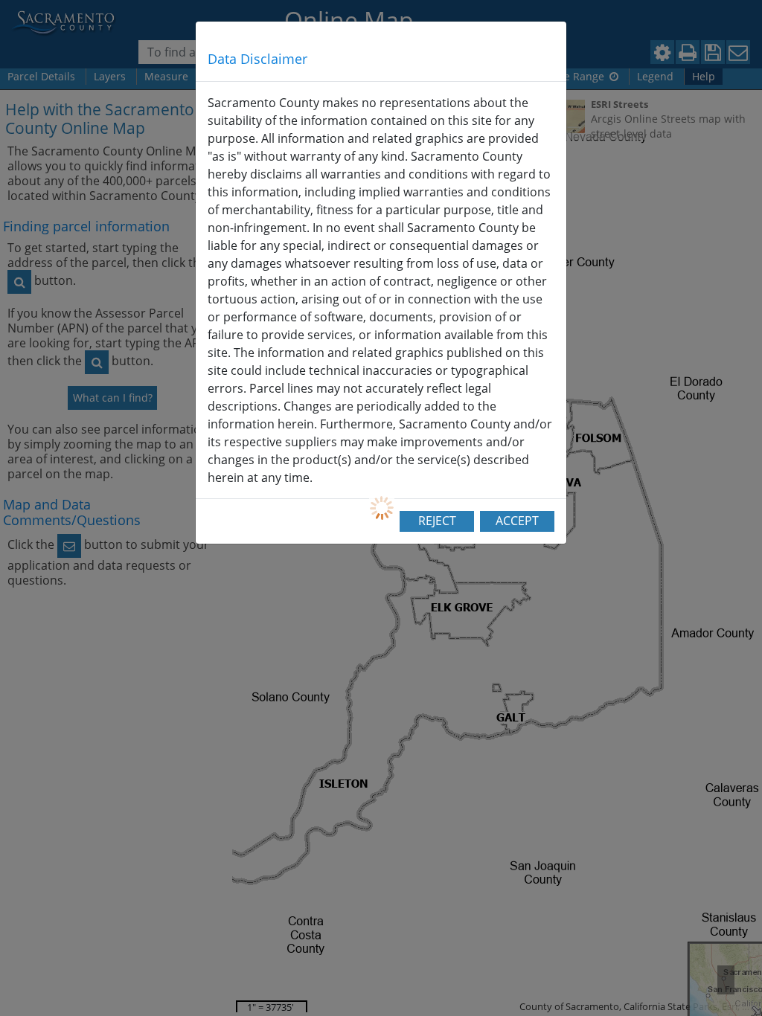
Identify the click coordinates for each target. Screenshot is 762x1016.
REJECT (437, 520)
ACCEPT (517, 520)
